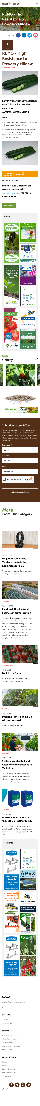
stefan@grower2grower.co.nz (15, 1002)
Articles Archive (7, 1023)
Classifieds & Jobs (7, 1042)
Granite (9, 1089)
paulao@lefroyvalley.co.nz (11, 193)
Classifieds (6, 67)
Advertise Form (7, 1050)
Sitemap (4, 1065)
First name (7, 445)
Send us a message (8, 1008)
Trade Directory (7, 1035)
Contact (4, 1062)
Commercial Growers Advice (11, 1046)
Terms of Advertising (9, 1072)
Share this (11, 35)
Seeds (13, 67)
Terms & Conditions (8, 1069)
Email (5, 466)
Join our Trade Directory (9, 1039)
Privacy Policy (6, 1076)
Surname (6, 455)
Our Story (5, 1020)
